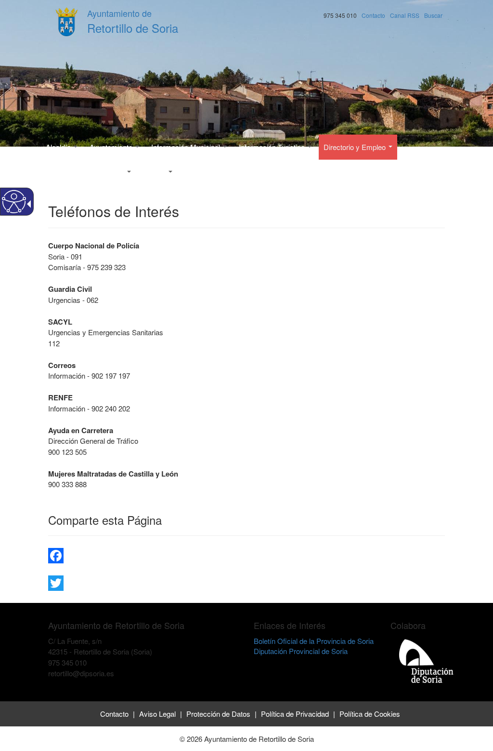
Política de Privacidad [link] (295, 714)
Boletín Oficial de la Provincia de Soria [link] (314, 641)
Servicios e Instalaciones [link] (86, 172)
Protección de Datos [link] (218, 714)
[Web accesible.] (13, 201)
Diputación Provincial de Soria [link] (301, 651)
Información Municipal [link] (186, 147)
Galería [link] (196, 172)
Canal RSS (404, 15)
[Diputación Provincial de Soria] (426, 660)
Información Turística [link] (273, 147)
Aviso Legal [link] (157, 714)
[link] (246, 555)
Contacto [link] (114, 714)
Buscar (433, 15)
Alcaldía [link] (59, 147)
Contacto (373, 15)
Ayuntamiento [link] (112, 147)
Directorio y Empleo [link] (356, 147)
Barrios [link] (155, 172)
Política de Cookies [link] (369, 714)
